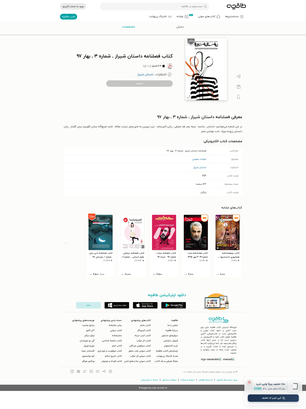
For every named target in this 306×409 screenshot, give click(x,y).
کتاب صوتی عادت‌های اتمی (137, 361)
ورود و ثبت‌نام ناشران (227, 379)
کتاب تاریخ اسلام (113, 356)
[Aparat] (78, 372)
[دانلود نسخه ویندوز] (117, 305)
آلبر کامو (90, 330)
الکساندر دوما (88, 350)
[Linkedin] (91, 372)
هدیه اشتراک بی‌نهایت (167, 356)
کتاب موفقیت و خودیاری (110, 350)
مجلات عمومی (199, 159)
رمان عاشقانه (115, 325)
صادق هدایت (88, 325)
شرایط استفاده (188, 379)
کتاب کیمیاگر (144, 330)
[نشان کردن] (238, 97)
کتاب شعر (117, 345)
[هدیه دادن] (238, 87)
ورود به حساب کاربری (73, 6)
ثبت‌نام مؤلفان (206, 379)
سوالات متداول (169, 379)
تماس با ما (173, 325)
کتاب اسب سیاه (143, 335)
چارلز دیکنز (89, 335)
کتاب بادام (145, 325)
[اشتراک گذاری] (238, 76)
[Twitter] (85, 372)
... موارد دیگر (88, 305)
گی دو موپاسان (87, 340)
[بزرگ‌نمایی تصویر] (188, 96)
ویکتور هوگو (88, 361)
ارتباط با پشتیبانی (149, 379)
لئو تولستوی (88, 356)
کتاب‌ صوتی (116, 330)
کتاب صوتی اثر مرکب (140, 356)
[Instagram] (72, 372)
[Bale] (110, 372)
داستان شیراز (199, 167)
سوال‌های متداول (170, 335)
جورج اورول (89, 345)
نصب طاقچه (68, 16)
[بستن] (249, 382)
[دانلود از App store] (145, 305)
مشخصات (128, 27)
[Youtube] (97, 372)
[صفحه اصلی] (236, 6)
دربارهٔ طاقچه (172, 330)
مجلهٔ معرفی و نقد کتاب (166, 361)
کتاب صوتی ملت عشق (140, 350)
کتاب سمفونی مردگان (140, 345)
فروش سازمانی (170, 340)
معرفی (180, 27)
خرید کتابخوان (171, 345)
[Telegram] (104, 372)
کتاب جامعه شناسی (112, 340)
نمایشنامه (117, 335)
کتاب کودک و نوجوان (111, 361)
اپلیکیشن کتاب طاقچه (167, 350)
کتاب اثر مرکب (143, 340)
